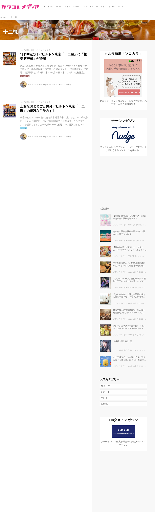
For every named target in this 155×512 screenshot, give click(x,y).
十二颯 (10, 32)
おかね (104, 403)
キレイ (104, 398)
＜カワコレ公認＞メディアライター (36, 50)
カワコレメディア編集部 (61, 84)
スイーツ (105, 386)
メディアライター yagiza (38, 84)
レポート (105, 392)
